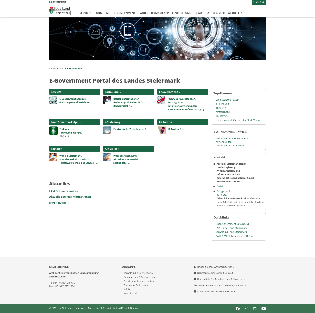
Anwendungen (188, 105)
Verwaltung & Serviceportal (138, 272)
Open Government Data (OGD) (232, 223)
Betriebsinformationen (126, 98)
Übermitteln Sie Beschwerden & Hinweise (220, 279)
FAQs (141, 102)
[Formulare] (107, 100)
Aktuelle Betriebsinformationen (70, 196)
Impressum (80, 308)
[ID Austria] (161, 130)
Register (218, 13)
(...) (131, 105)
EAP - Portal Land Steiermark (231, 228)
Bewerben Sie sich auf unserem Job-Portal (221, 285)
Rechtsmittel (120, 105)
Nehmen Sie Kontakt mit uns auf (215, 272)
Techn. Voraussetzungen (181, 98)
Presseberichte (121, 155)
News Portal (130, 293)
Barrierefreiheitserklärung (115, 308)
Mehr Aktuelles (58, 202)
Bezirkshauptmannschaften (139, 281)
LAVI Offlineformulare (63, 191)
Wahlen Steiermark (70, 155)
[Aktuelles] (107, 157)
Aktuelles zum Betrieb (125, 159)
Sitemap (134, 308)
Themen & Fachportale (136, 285)
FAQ (61, 136)
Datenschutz (94, 308)
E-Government (124, 13)
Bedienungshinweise (124, 102)
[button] (258, 2)
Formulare (103, 13)
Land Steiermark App (154, 13)
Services (85, 13)
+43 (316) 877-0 (67, 282)
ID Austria (202, 13)
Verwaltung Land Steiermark (231, 231)
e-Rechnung (222, 103)
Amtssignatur (175, 102)
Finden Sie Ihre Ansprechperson (215, 266)
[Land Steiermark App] (53, 130)
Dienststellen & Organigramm (140, 277)
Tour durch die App (70, 132)
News (134, 155)
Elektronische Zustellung (127, 129)
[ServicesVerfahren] (53, 100)
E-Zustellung (181, 13)
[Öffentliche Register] (53, 157)
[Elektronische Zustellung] (107, 130)
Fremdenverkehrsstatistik (74, 159)
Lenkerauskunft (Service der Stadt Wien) (238, 120)
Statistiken (119, 162)
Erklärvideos (66, 129)
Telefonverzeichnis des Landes (76, 162)
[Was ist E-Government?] (161, 100)
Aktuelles (235, 13)
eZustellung (112, 122)
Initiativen (173, 105)
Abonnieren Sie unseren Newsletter (217, 291)
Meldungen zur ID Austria (230, 145)
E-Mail (220, 186)
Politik (127, 289)
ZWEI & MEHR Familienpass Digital (234, 236)
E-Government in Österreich (183, 109)
